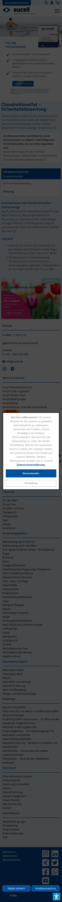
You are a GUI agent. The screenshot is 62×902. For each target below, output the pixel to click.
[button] (31, 483)
